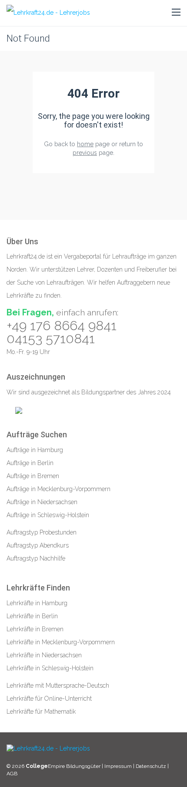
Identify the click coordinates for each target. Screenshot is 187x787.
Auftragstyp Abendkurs (38, 545)
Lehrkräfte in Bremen (35, 629)
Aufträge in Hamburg (35, 449)
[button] (176, 12)
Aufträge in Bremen (33, 475)
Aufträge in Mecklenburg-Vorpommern (58, 488)
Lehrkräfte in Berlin (32, 616)
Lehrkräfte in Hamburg (37, 603)
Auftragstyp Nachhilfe (36, 558)
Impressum (118, 766)
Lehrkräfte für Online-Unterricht (49, 698)
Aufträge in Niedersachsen (42, 501)
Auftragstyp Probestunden (42, 532)
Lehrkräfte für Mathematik (41, 711)
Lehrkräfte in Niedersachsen (44, 655)
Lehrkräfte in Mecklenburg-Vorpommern (61, 642)
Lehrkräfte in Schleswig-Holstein (50, 668)
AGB (12, 774)
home (85, 144)
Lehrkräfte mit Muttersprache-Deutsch (58, 685)
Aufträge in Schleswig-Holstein (48, 515)
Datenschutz (151, 766)
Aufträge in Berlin (30, 462)
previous (85, 152)
